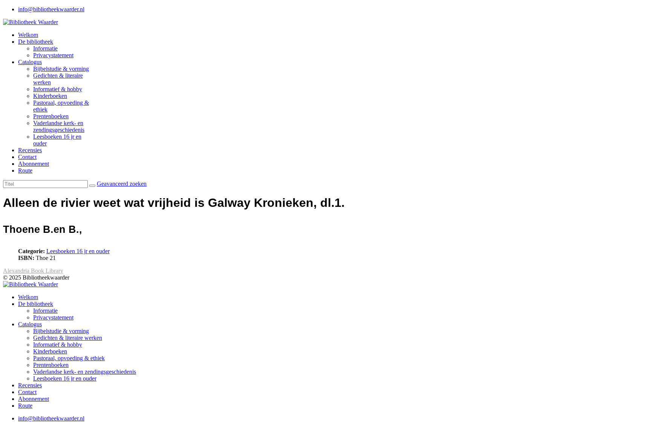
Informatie (45, 48)
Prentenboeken (51, 116)
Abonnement (33, 163)
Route (25, 170)
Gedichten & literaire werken (67, 338)
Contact (27, 157)
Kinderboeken (50, 96)
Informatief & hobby (57, 89)
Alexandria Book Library (33, 271)
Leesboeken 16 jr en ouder (78, 251)
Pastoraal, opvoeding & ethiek (69, 358)
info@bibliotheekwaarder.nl (51, 9)
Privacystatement (53, 55)
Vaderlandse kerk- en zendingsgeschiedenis (58, 126)
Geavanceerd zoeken (122, 183)
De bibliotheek (35, 41)
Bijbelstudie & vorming (61, 69)
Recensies (30, 150)
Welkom (28, 35)
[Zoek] (92, 186)
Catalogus (30, 62)
